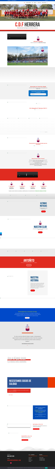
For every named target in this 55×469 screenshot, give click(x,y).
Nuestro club (30, 460)
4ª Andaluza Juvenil (42, 458)
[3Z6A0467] (22, 118)
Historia (30, 458)
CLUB (32, 2)
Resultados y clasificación (11, 188)
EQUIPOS (35, 2)
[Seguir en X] (9, 463)
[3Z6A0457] (11, 118)
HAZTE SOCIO (39, 2)
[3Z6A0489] (33, 118)
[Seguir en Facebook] (7, 463)
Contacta (30, 461)
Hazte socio (30, 457)
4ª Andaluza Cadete (42, 460)
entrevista (29, 265)
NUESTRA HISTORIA (28, 2)
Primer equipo (41, 457)
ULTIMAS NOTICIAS (44, 2)
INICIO (24, 2)
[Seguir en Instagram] (10, 463)
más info (43, 211)
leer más (32, 290)
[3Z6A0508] (43, 118)
